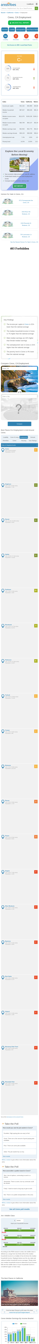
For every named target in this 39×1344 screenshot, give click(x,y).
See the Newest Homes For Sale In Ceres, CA (24, 242)
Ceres (17, 12)
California (10, 12)
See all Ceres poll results (19, 1209)
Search (3, 12)
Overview (4, 29)
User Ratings (33, 440)
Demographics (20, 29)
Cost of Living (14, 437)
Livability (29, 4)
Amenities (6, 440)
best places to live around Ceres (15, 1117)
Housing (23, 440)
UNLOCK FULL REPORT (20, 23)
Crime (14, 440)
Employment (23, 437)
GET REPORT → (19, 186)
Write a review (6, 1159)
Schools (32, 437)
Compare (19, 424)
